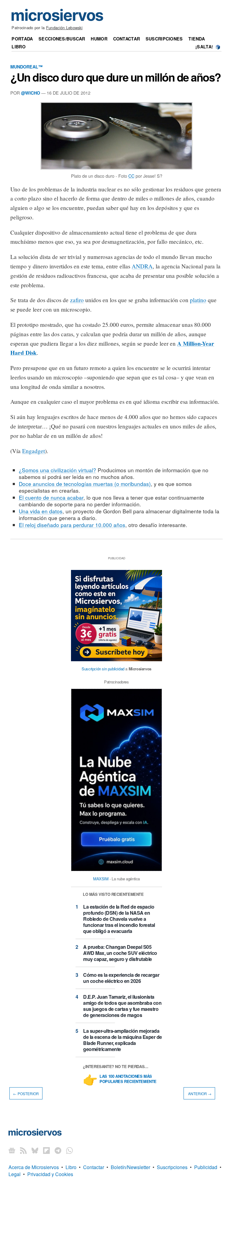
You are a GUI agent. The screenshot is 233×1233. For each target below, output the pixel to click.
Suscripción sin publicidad (103, 669)
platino (198, 300)
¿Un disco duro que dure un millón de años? (115, 77)
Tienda (196, 39)
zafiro (77, 300)
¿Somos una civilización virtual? (57, 470)
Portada (22, 39)
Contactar (126, 39)
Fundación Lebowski (64, 27)
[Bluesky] (35, 1150)
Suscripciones (164, 39)
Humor (99, 39)
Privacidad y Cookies (50, 1174)
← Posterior (26, 1093)
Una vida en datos (40, 511)
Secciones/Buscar (62, 39)
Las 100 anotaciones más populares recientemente (128, 1079)
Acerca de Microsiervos (33, 1167)
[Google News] (11, 1150)
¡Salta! (204, 47)
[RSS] (23, 1150)
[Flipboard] (46, 1150)
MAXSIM (101, 879)
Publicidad (205, 1167)
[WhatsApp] (69, 1150)
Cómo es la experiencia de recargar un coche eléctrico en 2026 (121, 977)
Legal (14, 1174)
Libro (18, 47)
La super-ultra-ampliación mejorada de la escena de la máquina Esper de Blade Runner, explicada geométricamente (122, 1040)
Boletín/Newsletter (130, 1167)
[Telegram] (58, 1150)
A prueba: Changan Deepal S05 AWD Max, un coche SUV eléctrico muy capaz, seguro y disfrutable (120, 952)
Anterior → (199, 1093)
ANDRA (142, 266)
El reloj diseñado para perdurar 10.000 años (72, 525)
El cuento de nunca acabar (51, 497)
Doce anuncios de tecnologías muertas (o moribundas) (85, 483)
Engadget (33, 451)
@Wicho (30, 93)
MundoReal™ (26, 67)
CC (131, 176)
